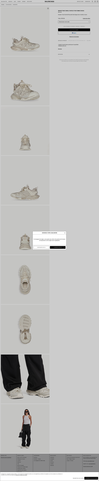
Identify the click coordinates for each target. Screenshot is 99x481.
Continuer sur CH (41, 247)
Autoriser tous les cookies (91, 478)
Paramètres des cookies (78, 478)
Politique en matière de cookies (21, 474)
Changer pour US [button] (58, 247)
